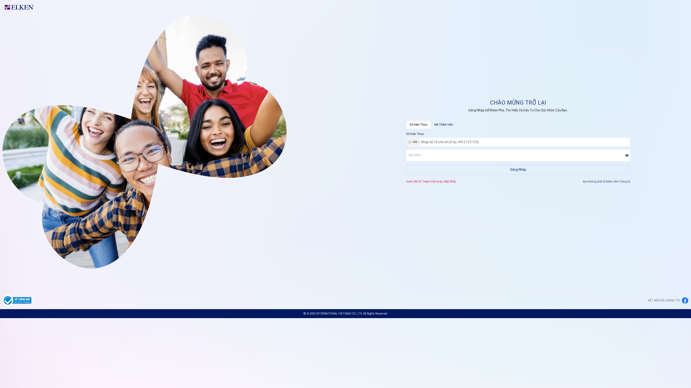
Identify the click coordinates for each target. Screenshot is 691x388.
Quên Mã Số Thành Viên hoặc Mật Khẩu (431, 181)
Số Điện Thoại (415, 134)
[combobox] (413, 142)
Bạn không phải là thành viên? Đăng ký (606, 181)
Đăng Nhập (518, 169)
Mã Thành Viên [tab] (443, 124)
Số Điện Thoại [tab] (418, 124)
